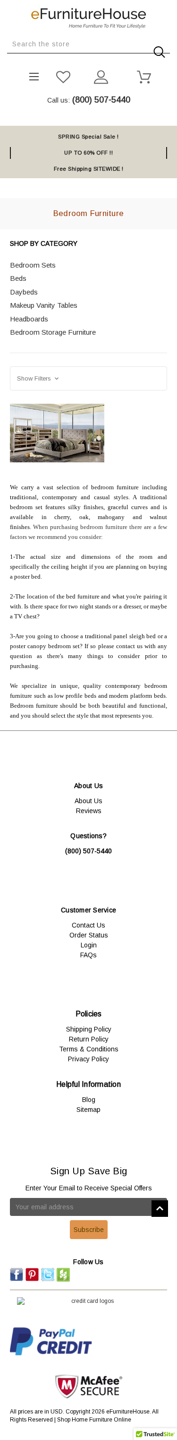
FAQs (88, 955)
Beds (18, 278)
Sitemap (88, 1109)
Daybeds (24, 292)
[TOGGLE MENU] (30, 74)
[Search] (10, 60)
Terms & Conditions (88, 1049)
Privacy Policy (88, 1059)
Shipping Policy (88, 1029)
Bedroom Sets (33, 265)
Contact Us (88, 925)
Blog (88, 1099)
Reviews (88, 811)
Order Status (88, 935)
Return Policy (89, 1039)
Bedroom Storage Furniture (53, 332)
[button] (88, 378)
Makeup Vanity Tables (43, 305)
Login (89, 945)
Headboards (29, 319)
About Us (88, 801)
